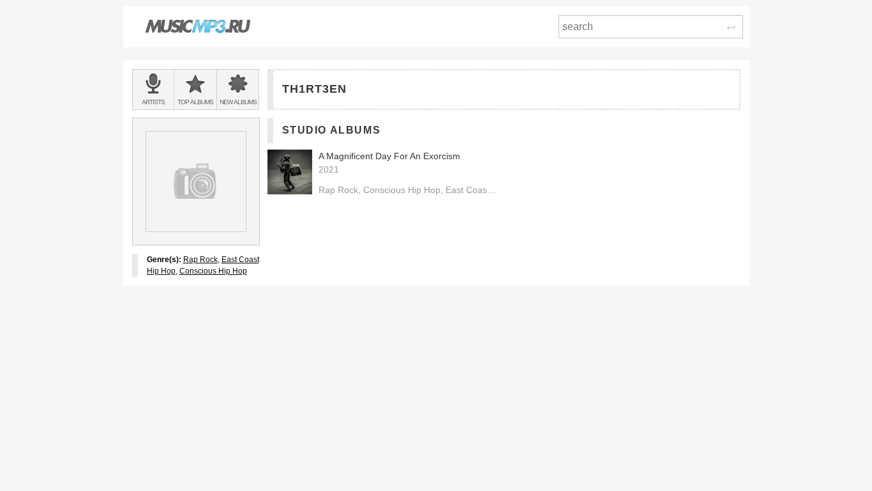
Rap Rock (200, 259)
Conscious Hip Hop (213, 271)
